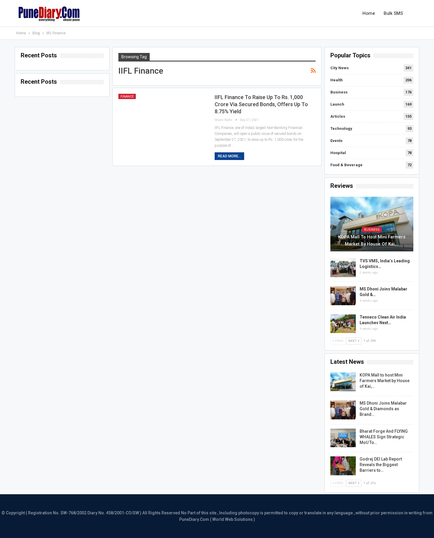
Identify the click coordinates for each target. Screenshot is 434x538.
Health (336, 80)
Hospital (338, 153)
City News (339, 68)
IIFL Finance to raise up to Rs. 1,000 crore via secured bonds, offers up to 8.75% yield (261, 104)
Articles (337, 116)
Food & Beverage (346, 165)
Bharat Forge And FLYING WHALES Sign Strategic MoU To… (384, 437)
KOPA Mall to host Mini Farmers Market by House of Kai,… (371, 240)
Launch (337, 104)
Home (369, 13)
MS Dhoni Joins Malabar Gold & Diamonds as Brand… (383, 409)
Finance (127, 96)
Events (336, 140)
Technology (341, 128)
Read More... (229, 156)
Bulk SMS (393, 13)
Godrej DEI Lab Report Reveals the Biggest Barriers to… (381, 465)
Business (338, 92)
